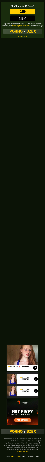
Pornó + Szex (15, 456)
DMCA (23, 457)
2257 (37, 457)
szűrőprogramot (22, 451)
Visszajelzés (30, 457)
